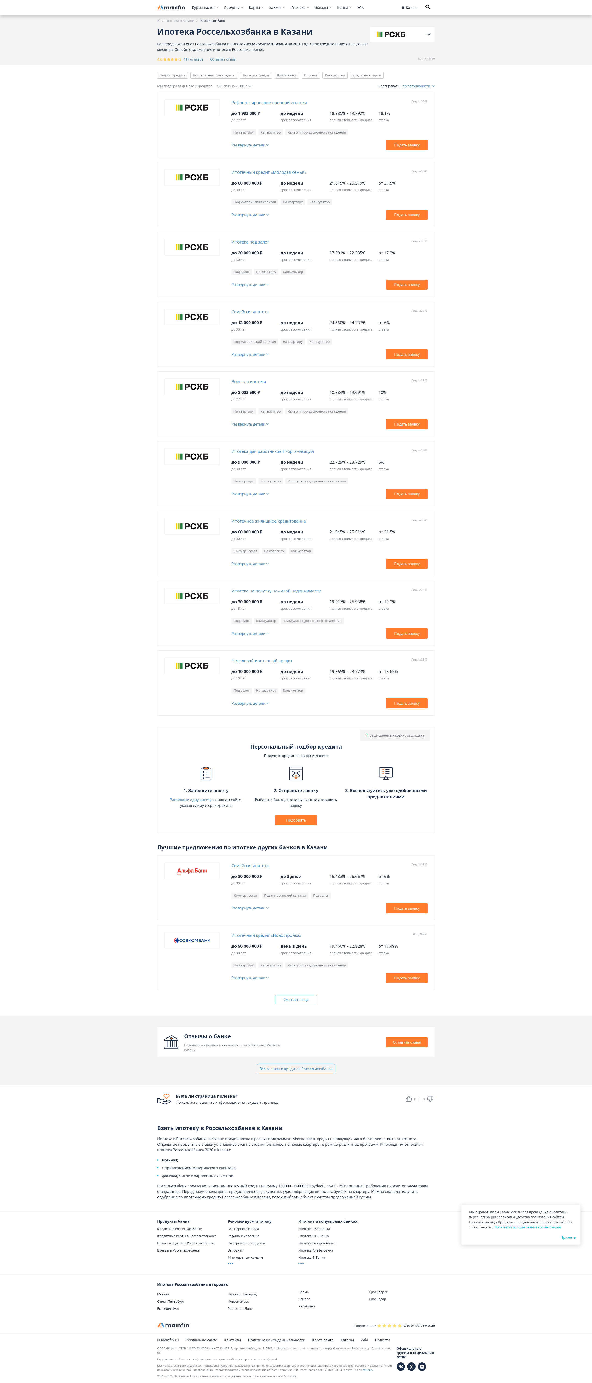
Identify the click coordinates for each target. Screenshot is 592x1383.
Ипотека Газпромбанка (316, 1243)
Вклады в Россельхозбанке (178, 1250)
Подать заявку (407, 145)
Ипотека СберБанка (314, 1229)
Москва (163, 1294)
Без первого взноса (243, 1229)
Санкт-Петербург (170, 1301)
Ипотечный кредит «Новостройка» (266, 935)
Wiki (360, 7)
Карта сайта (322, 1340)
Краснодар (377, 1299)
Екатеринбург (168, 1308)
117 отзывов (193, 59)
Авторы (347, 1340)
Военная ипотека (248, 381)
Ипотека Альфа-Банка (315, 1250)
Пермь (303, 1292)
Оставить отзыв (223, 59)
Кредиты (232, 7)
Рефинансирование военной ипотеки (269, 102)
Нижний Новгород (242, 1294)
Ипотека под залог (250, 242)
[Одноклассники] (411, 1366)
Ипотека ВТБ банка (313, 1236)
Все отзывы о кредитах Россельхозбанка (296, 1068)
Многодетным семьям (245, 1257)
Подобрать (296, 820)
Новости (382, 1340)
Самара (304, 1299)
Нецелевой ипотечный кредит (261, 660)
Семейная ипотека (250, 311)
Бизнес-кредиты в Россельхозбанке (185, 1243)
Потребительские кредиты (214, 75)
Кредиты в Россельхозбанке (179, 1229)
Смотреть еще (296, 999)
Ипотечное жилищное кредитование (268, 521)
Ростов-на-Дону (240, 1308)
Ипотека (297, 7)
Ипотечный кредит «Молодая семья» (268, 172)
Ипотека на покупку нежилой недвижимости (276, 591)
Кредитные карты (366, 75)
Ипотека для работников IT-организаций (272, 451)
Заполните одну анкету (190, 799)
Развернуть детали (248, 145)
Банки (342, 7)
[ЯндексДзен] (422, 1366)
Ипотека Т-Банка (311, 1257)
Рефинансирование (243, 1236)
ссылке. (368, 1370)
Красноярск (378, 1292)
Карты (254, 7)
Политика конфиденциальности (276, 1340)
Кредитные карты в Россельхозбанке (186, 1236)
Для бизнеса (287, 75)
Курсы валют (203, 7)
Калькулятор (335, 75)
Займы (275, 7)
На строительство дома (246, 1243)
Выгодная (235, 1250)
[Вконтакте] (401, 1366)
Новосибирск (238, 1301)
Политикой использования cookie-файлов (527, 1227)
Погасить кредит (256, 75)
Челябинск (306, 1306)
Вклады (321, 7)
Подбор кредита (172, 75)
